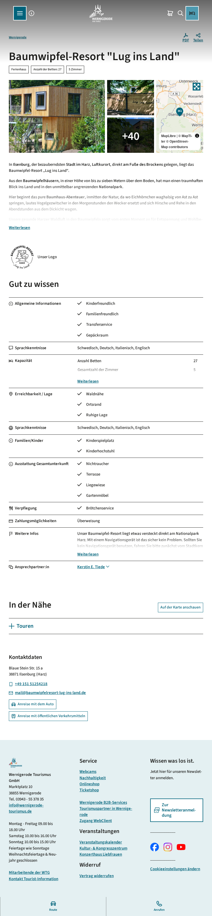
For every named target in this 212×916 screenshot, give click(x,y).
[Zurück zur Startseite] (100, 13)
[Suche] (180, 13)
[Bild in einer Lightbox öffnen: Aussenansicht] (57, 116)
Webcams (88, 772)
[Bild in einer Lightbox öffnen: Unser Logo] (22, 257)
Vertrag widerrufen (97, 876)
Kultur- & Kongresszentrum (103, 848)
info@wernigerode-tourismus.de (26, 808)
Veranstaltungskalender (101, 842)
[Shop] (170, 13)
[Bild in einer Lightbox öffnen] (15, 763)
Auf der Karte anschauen (180, 607)
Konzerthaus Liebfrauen (101, 854)
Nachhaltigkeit (93, 778)
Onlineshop (89, 784)
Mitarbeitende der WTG (29, 872)
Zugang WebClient (96, 821)
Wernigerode (17, 37)
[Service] (31, 13)
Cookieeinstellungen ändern (175, 869)
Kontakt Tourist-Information (33, 879)
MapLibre (168, 135)
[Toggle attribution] (197, 135)
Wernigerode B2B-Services (103, 802)
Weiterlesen (19, 228)
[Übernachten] (192, 13)
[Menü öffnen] (19, 13)
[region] (179, 116)
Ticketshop (89, 790)
